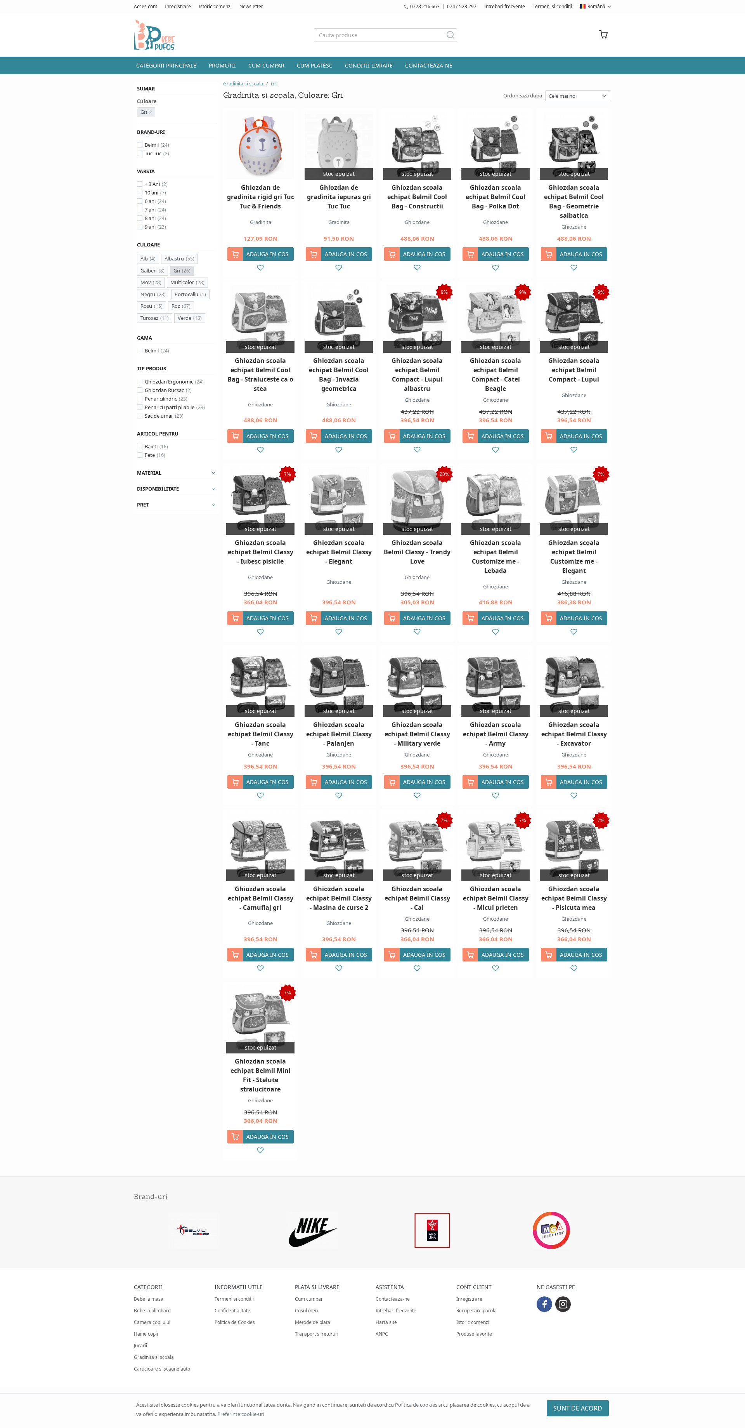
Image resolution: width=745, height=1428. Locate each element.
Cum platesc (315, 65)
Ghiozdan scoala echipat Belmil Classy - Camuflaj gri (260, 898)
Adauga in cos (267, 254)
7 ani (150, 209)
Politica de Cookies (235, 1322)
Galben (148, 270)
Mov (145, 282)
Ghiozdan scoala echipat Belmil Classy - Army (495, 734)
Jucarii (140, 1345)
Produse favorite (474, 1334)
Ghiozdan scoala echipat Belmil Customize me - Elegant (573, 556)
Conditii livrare (369, 65)
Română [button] (596, 6)
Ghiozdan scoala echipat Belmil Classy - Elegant (339, 552)
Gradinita (260, 222)
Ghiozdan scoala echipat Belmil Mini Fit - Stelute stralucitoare (260, 1075)
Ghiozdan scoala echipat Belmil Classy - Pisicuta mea (574, 898)
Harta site (386, 1322)
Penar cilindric (161, 398)
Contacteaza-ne (428, 65)
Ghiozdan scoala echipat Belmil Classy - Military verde (417, 734)
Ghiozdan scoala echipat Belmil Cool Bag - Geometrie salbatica (574, 201)
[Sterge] (151, 112)
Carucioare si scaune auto (162, 1369)
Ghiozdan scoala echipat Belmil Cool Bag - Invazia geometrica (339, 374)
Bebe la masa (148, 1299)
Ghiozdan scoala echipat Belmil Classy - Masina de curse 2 (339, 898)
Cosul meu (306, 1310)
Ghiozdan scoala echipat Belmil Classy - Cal (417, 898)
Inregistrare (178, 6)
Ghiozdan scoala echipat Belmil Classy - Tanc (260, 734)
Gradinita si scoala (243, 83)
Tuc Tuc (153, 153)
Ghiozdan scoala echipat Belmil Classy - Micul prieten (495, 898)
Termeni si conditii (552, 6)
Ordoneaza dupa (522, 95)
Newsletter (251, 6)
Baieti (151, 446)
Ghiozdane (417, 222)
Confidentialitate (232, 1310)
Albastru (174, 258)
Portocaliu (186, 294)
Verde (184, 317)
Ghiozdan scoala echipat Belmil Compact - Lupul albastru (417, 374)
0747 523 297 (461, 6)
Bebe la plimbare (152, 1310)
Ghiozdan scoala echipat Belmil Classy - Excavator (574, 734)
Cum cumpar (266, 65)
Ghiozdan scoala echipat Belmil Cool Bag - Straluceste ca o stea (260, 374)
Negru (147, 294)
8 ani (150, 218)
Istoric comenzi (215, 6)
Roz (176, 305)
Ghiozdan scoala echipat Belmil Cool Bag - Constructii (417, 196)
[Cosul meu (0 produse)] (603, 35)
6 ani (150, 201)
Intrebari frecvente (504, 6)
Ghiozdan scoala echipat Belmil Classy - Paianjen (339, 734)
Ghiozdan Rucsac (164, 390)
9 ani (150, 226)
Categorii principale (166, 65)
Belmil (152, 144)
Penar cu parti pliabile (169, 407)
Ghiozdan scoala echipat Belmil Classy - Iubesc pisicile (260, 552)
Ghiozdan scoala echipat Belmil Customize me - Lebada (495, 556)
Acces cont (145, 6)
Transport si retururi (316, 1334)
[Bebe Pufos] (154, 34)
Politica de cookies (416, 1404)
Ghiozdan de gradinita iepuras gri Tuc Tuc (339, 196)
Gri (176, 270)
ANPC (382, 1334)
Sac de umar (159, 415)
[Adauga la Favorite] (260, 267)
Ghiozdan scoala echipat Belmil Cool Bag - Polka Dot (495, 196)
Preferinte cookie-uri (240, 1414)
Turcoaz (149, 317)
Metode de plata (312, 1322)
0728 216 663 (425, 6)
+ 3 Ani (152, 183)
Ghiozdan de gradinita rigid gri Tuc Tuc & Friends (260, 196)
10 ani (151, 192)
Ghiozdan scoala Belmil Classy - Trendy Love (417, 552)
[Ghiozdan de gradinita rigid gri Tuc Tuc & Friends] (260, 145)
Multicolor (182, 282)
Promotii (222, 65)
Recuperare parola (476, 1310)
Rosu (146, 305)
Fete (150, 454)
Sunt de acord (577, 1408)
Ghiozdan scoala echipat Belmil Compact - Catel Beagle (495, 374)
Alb (144, 258)
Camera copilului (152, 1322)
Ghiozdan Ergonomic (169, 381)
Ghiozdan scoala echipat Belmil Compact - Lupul (573, 369)
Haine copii (146, 1334)
